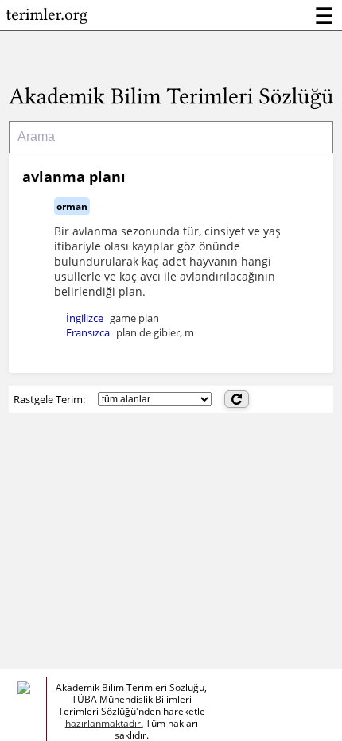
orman (71, 206)
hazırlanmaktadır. (104, 723)
